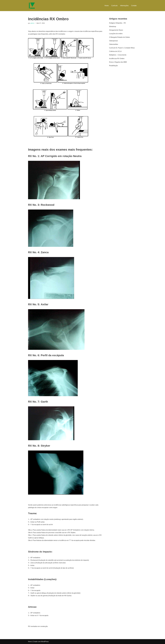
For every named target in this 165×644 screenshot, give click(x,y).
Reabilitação (113, 65)
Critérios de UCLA (115, 51)
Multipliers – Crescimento (117, 55)
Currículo (114, 5)
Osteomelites (113, 44)
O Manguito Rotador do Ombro (119, 37)
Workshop (112, 26)
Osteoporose (113, 41)
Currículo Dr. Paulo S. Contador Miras (122, 48)
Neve (30, 641)
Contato (134, 5)
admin (32, 23)
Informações (124, 5)
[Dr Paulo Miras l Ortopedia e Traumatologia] (32, 5)
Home (107, 5)
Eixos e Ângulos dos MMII (118, 62)
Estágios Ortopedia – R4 (117, 23)
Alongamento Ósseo (116, 30)
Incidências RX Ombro (116, 58)
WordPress (45, 641)
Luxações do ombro (116, 33)
